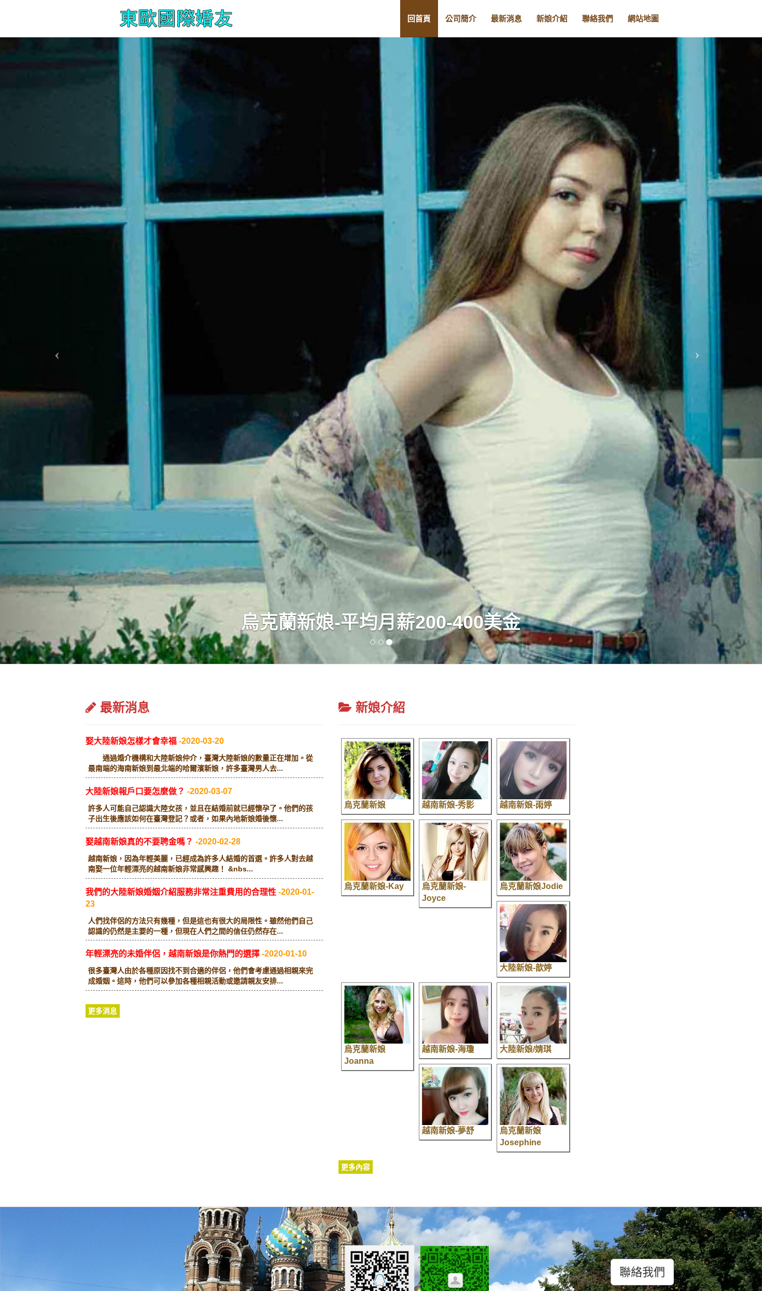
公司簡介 (460, 18)
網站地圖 (643, 18)
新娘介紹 (552, 18)
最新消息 (506, 18)
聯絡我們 (597, 18)
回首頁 (419, 18)
